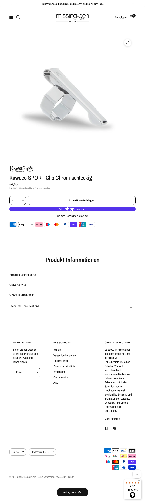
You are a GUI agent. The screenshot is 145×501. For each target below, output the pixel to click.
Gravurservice (17, 285)
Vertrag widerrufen (72, 492)
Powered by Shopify (65, 477)
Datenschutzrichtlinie (64, 366)
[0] (130, 17)
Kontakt (57, 350)
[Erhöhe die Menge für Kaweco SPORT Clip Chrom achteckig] (23, 200)
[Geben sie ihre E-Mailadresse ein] (36, 372)
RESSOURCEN (62, 342)
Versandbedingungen (64, 355)
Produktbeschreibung (22, 275)
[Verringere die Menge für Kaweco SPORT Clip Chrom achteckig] (12, 200)
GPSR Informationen (22, 295)
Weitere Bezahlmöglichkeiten (72, 215)
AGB (55, 383)
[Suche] (17, 17)
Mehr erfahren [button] (112, 418)
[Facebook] (109, 428)
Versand (22, 188)
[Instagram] (117, 428)
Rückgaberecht (61, 361)
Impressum (59, 372)
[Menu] (139, 481)
